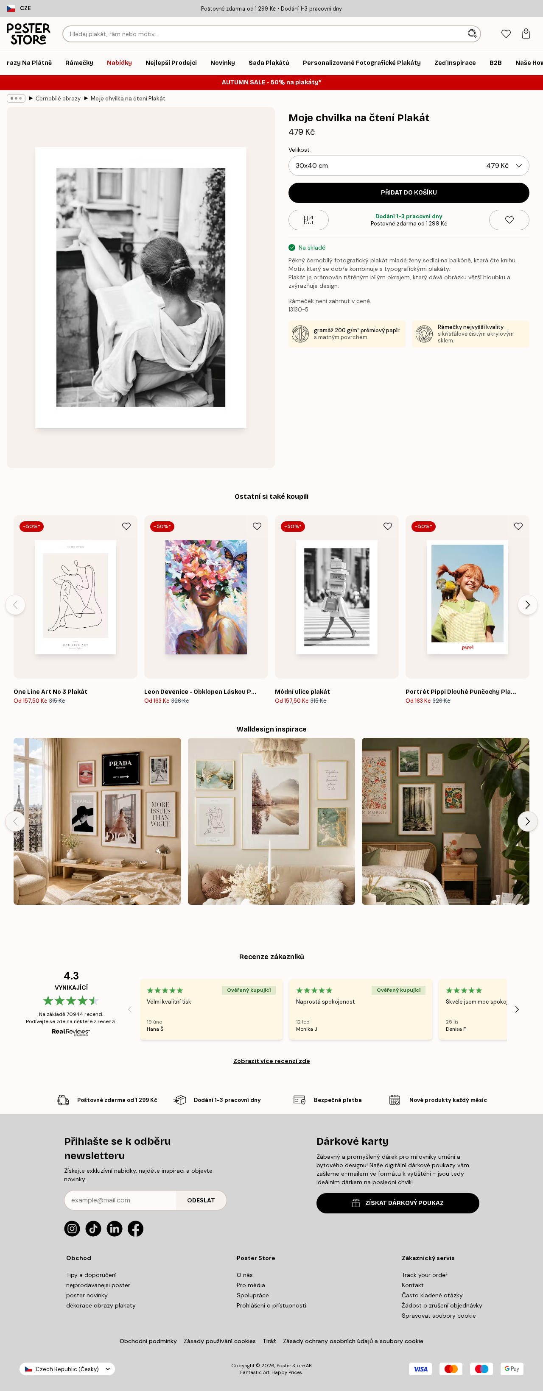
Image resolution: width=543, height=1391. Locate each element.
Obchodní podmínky (148, 1341)
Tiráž (269, 1341)
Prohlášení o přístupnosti (271, 1305)
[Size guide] (308, 220)
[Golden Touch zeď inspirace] (271, 821)
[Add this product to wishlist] (509, 220)
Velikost (299, 149)
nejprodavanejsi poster (98, 1285)
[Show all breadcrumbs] (16, 98)
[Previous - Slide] (15, 605)
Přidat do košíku (409, 192)
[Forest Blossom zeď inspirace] (445, 821)
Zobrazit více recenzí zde (271, 1061)
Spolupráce (253, 1295)
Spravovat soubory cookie (439, 1315)
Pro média (251, 1285)
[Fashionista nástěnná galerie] (97, 821)
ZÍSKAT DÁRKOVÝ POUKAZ (404, 1203)
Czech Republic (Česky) (67, 1369)
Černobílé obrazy (58, 98)
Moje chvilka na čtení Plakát (128, 98)
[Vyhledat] (473, 33)
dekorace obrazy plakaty (101, 1305)
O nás (245, 1275)
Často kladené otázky (432, 1295)
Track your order (425, 1275)
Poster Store (291, 1366)
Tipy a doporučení (91, 1275)
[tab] (506, 34)
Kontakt (413, 1285)
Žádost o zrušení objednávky (442, 1305)
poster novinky (87, 1295)
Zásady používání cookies (220, 1341)
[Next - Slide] (528, 605)
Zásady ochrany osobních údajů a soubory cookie (353, 1341)
